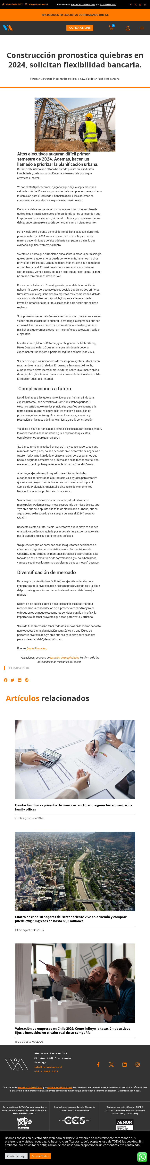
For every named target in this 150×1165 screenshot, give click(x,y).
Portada (34, 78)
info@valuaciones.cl (48, 1067)
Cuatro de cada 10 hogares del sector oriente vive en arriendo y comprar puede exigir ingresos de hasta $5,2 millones (71, 919)
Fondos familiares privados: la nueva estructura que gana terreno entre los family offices (73, 807)
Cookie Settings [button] (16, 1156)
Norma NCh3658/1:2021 (83, 4)
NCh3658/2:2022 (108, 4)
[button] (142, 28)
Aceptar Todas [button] (40, 1156)
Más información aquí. (129, 1090)
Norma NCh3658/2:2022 (59, 1087)
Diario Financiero (37, 648)
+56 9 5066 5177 (46, 1071)
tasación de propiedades (64, 657)
